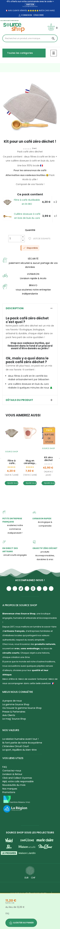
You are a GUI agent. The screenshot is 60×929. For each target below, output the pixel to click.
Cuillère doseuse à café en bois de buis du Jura (27, 216)
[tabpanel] (30, 106)
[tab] (30, 308)
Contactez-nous (11, 770)
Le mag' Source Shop (14, 718)
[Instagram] (15, 588)
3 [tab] (33, 493)
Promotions (8, 792)
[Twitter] (45, 588)
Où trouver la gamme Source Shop (22, 708)
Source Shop (11, 451)
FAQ (4, 767)
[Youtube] (9, 588)
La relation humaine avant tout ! (20, 739)
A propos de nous (12, 700)
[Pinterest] (51, 588)
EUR (26, 877)
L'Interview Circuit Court (15, 746)
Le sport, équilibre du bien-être (19, 749)
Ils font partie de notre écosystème (22, 742)
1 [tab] (28, 137)
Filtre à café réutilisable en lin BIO (27, 202)
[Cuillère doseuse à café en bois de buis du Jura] (7, 216)
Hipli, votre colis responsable (18, 781)
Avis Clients (8, 715)
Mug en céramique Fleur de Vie (30, 462)
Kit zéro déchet (48, 459)
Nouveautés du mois (13, 785)
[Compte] (19, 15)
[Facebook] (27, 588)
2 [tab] (31, 137)
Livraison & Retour (12, 774)
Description (15, 308)
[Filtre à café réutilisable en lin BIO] (7, 202)
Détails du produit (19, 400)
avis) (52, 10)
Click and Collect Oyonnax (17, 777)
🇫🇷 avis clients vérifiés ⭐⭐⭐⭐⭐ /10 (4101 (27, 10)
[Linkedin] (39, 588)
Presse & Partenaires (13, 711)
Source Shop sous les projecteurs (30, 832)
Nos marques (9, 788)
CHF (33, 877)
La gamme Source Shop (15, 704)
